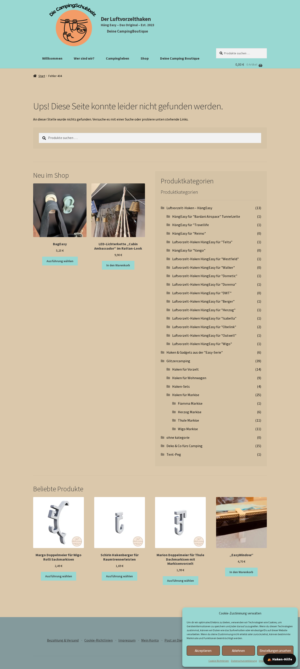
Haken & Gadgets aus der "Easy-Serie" (194, 352)
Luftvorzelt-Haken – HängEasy (189, 208)
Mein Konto (150, 640)
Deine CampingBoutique (127, 31)
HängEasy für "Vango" (188, 250)
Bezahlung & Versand (63, 640)
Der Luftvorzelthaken (126, 18)
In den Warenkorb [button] (118, 265)
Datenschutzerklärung (244, 660)
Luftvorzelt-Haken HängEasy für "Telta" (202, 242)
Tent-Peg (173, 454)
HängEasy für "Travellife (190, 225)
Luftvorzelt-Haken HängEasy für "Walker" (203, 267)
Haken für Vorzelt (185, 369)
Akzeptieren (203, 651)
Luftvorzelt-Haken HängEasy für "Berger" (203, 301)
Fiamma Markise (190, 403)
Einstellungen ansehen (275, 651)
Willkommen (52, 58)
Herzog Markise (189, 412)
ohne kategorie (178, 437)
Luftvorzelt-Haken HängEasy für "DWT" (201, 293)
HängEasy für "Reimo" (189, 233)
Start (41, 76)
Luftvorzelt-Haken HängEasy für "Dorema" (204, 284)
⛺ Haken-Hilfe (279, 659)
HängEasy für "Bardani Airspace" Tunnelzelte (206, 216)
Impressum (127, 640)
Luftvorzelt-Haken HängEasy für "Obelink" (204, 327)
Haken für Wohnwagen (189, 378)
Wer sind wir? (84, 58)
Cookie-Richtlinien (218, 660)
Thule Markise (188, 420)
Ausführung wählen (60, 261)
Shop (145, 58)
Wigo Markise (188, 429)
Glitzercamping (178, 361)
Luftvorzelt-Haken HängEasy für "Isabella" (204, 318)
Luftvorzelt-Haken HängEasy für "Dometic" (204, 276)
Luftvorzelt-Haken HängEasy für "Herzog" (203, 310)
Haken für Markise (185, 395)
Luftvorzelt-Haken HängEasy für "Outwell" (204, 335)
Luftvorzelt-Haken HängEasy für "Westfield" (205, 259)
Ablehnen (238, 651)
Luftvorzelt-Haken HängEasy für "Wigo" (202, 344)
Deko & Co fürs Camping (184, 446)
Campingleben (117, 58)
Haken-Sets (181, 386)
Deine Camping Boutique (179, 58)
